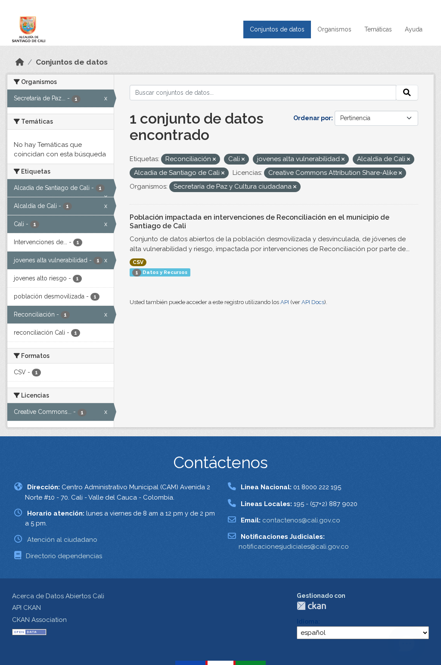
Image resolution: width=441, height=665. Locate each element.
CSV (138, 262)
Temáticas (378, 29)
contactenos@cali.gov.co (301, 520)
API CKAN (26, 608)
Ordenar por (312, 118)
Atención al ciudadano (62, 540)
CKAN (311, 605)
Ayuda (413, 29)
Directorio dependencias (64, 556)
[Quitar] (214, 159)
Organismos (334, 29)
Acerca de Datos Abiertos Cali (58, 596)
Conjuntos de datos (277, 29)
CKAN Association (39, 620)
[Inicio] (20, 62)
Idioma (307, 621)
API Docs (312, 302)
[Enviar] (407, 92)
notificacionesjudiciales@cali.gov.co (294, 546)
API (284, 302)
